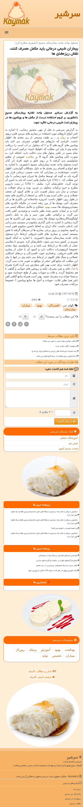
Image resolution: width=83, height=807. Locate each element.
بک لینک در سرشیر (72, 794)
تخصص (56, 655)
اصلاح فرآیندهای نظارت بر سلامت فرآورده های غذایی (57, 560)
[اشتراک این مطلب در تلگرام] (20, 323)
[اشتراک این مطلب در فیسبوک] (14, 323)
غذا (73, 268)
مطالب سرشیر (75, 803)
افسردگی (53, 305)
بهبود (47, 206)
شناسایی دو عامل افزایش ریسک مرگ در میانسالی (58, 555)
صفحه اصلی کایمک (41, 677)
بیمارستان (70, 309)
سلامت (30, 156)
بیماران (26, 305)
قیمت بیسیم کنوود (68, 448)
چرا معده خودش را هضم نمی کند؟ (64, 528)
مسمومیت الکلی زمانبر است (66, 346)
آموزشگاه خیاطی (69, 437)
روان (63, 137)
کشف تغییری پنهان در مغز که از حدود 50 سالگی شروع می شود (53, 570)
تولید (45, 655)
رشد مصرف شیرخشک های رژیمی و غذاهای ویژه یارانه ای (54, 351)
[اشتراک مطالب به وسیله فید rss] (8, 323)
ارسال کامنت (65, 421)
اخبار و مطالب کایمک (40, 671)
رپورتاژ (20, 649)
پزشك (32, 649)
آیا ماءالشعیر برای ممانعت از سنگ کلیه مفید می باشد (56, 356)
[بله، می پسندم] (42, 316)
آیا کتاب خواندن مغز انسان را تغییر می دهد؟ (60, 341)
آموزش (45, 649)
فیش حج (73, 443)
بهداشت (70, 649)
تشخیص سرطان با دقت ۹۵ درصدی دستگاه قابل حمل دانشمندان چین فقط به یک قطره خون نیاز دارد (44, 513)
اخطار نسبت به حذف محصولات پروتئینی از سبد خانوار (57, 565)
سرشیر (67, 13)
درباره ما (77, 789)
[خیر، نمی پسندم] (25, 316)
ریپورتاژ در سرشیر (73, 799)
